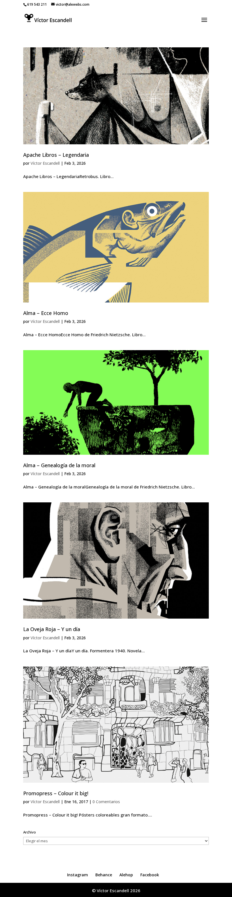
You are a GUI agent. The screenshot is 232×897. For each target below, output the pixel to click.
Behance (103, 874)
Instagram (77, 874)
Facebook (149, 874)
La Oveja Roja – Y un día (51, 629)
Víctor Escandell (45, 163)
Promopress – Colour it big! (55, 793)
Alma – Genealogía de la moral (59, 465)
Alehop (126, 874)
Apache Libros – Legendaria (56, 154)
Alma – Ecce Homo (45, 313)
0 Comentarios (106, 801)
